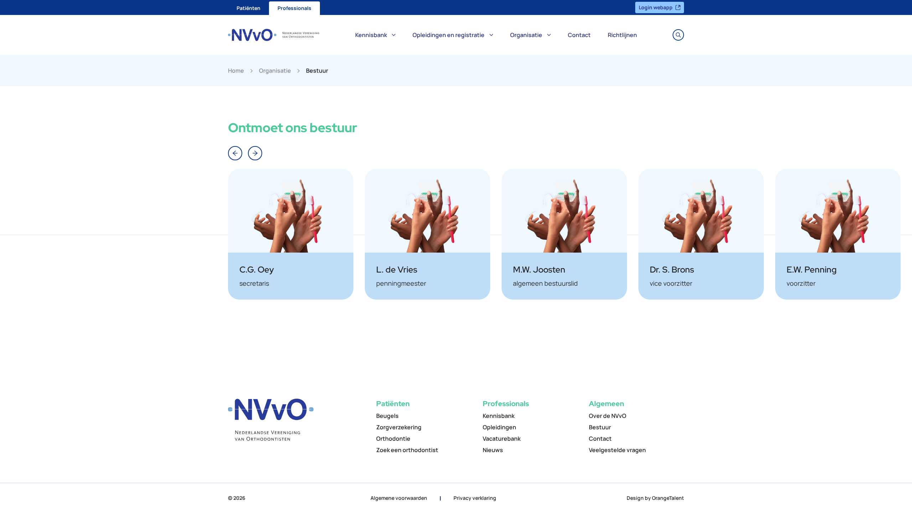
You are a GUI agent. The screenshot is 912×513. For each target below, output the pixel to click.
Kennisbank (371, 35)
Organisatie (526, 35)
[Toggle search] (678, 35)
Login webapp (656, 7)
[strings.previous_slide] (235, 153)
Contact (579, 35)
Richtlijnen (622, 35)
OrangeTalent (668, 497)
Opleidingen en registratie (448, 35)
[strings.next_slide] (255, 153)
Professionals (294, 8)
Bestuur (317, 70)
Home (236, 70)
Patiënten (248, 8)
